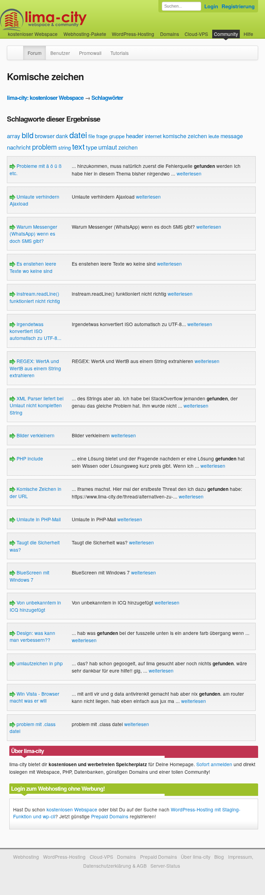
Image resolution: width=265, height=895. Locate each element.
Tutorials (119, 52)
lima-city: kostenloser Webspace (45, 98)
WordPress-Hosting (133, 33)
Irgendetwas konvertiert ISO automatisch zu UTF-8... (35, 331)
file (91, 136)
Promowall (90, 52)
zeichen (128, 147)
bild (27, 135)
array (13, 135)
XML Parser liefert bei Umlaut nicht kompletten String (36, 405)
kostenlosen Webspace (72, 809)
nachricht (19, 147)
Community (226, 33)
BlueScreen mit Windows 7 (29, 576)
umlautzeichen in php (39, 663)
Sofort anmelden (214, 764)
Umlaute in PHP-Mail (38, 519)
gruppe (117, 136)
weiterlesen (189, 173)
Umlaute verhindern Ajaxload (34, 200)
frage (102, 136)
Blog (219, 856)
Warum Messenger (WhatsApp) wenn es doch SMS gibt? (33, 233)
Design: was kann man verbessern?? (32, 636)
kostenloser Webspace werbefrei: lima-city (69, 20)
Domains (169, 33)
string (64, 147)
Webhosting (26, 856)
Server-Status (165, 865)
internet (153, 136)
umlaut (107, 146)
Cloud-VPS (196, 33)
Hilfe (248, 33)
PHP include (29, 458)
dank (62, 136)
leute (213, 136)
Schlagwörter (107, 98)
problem (44, 147)
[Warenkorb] (259, 30)
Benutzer (60, 52)
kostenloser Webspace (33, 33)
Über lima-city (195, 856)
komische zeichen (185, 136)
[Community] (18, 49)
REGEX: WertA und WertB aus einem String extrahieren (35, 368)
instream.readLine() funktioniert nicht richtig (35, 297)
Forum (34, 52)
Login (211, 6)
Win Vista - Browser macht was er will (34, 697)
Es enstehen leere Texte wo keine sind (33, 267)
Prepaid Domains (109, 816)
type (91, 147)
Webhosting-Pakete (84, 33)
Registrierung (238, 6)
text (78, 146)
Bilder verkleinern (35, 435)
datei (78, 134)
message (231, 136)
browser (45, 136)
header (135, 135)
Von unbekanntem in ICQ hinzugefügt (35, 606)
